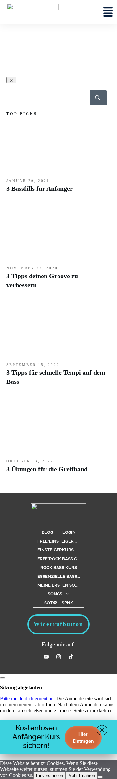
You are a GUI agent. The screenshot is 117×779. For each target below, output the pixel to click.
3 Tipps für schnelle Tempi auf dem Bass (56, 349)
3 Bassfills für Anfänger (56, 161)
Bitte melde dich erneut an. (27, 698)
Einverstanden (49, 775)
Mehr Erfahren (81, 775)
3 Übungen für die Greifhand (56, 441)
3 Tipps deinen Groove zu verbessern (56, 253)
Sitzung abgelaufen (21, 687)
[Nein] (100, 777)
